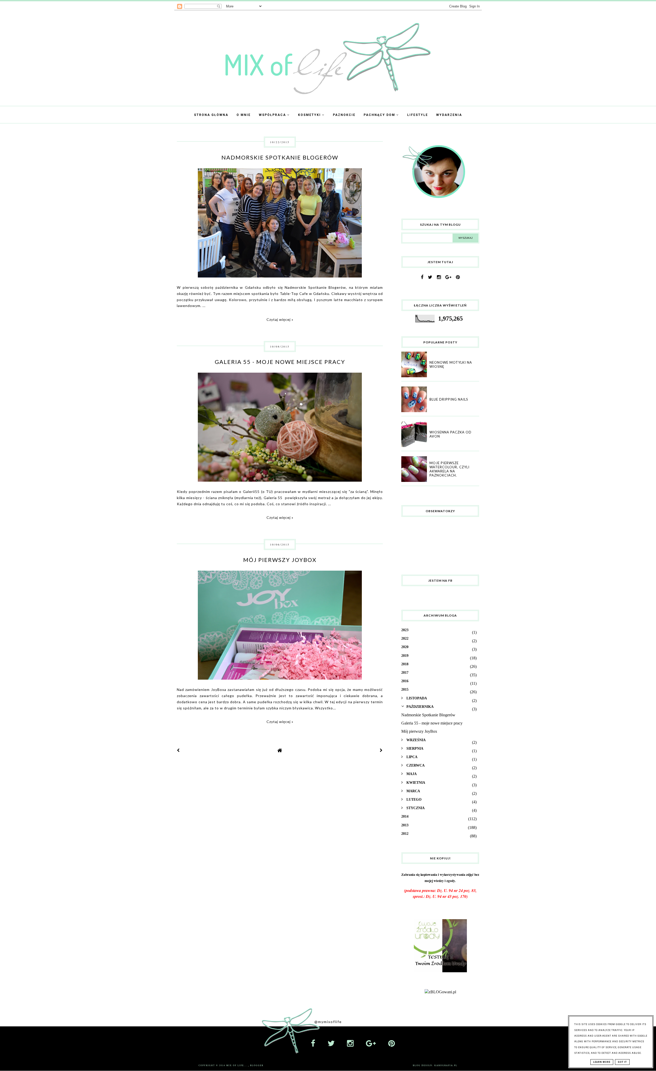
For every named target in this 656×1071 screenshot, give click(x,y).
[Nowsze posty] (178, 750)
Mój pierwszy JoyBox (279, 559)
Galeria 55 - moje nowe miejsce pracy (280, 361)
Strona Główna (211, 115)
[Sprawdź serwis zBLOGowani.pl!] (440, 992)
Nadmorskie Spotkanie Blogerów (279, 157)
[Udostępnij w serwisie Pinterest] (372, 240)
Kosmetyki (310, 115)
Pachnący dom (380, 115)
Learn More (601, 1062)
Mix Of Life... (237, 1065)
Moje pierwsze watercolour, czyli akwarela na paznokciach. (449, 469)
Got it (622, 1062)
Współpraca (273, 115)
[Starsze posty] (381, 750)
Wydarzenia (449, 115)
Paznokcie (344, 115)
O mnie (244, 115)
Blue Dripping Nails (448, 399)
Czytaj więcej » (279, 319)
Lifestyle (417, 115)
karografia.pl (445, 1065)
